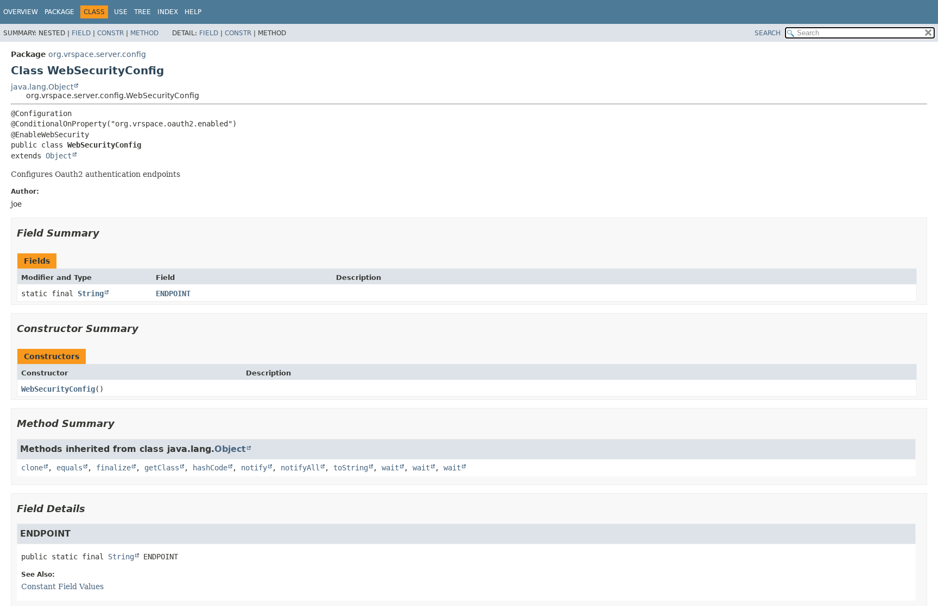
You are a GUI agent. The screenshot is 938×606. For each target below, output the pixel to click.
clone (32, 467)
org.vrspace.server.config (97, 54)
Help (193, 12)
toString (350, 467)
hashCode (210, 467)
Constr (110, 33)
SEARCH (768, 33)
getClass (161, 467)
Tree (142, 12)
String (91, 293)
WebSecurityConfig (58, 389)
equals (69, 467)
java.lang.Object (42, 86)
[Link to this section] (107, 233)
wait (390, 467)
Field (81, 33)
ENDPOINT (173, 293)
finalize (113, 467)
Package (59, 12)
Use (121, 12)
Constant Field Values (62, 586)
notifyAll (300, 467)
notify (254, 467)
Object (59, 155)
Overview (20, 12)
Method (144, 33)
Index (167, 12)
